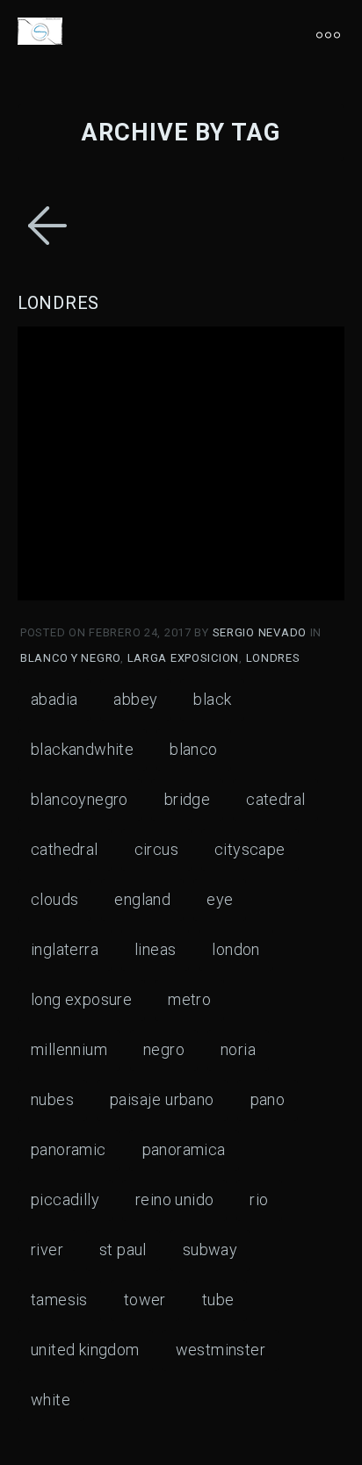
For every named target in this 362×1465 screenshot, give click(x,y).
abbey (135, 699)
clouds (54, 899)
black (212, 699)
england (142, 899)
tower (145, 1299)
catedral (275, 799)
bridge (187, 799)
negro (164, 1049)
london (235, 949)
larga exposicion (183, 657)
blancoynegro (79, 799)
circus (156, 849)
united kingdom (85, 1349)
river (47, 1249)
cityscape (250, 849)
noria (238, 1049)
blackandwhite (82, 749)
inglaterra (64, 949)
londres (273, 657)
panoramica (184, 1149)
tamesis (59, 1299)
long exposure (81, 999)
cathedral (64, 849)
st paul (123, 1249)
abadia (54, 699)
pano (268, 1099)
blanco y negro (70, 657)
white (50, 1399)
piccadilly (65, 1199)
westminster (220, 1349)
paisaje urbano (162, 1099)
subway (210, 1249)
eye (219, 899)
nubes (52, 1099)
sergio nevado (261, 632)
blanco (193, 749)
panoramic (68, 1149)
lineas (155, 949)
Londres (58, 302)
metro (189, 999)
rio (259, 1199)
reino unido (174, 1199)
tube (218, 1299)
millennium (69, 1049)
